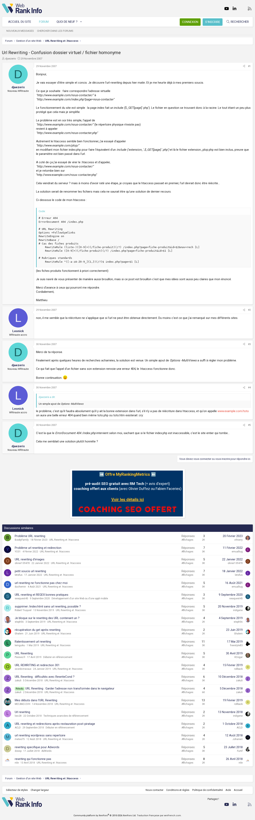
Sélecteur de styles (17, 789)
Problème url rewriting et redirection (38, 548)
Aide (228, 789)
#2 (249, 310)
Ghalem (19, 633)
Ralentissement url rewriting (33, 641)
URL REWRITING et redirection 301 (37, 665)
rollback (238, 669)
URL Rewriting (24, 653)
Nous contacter (154, 789)
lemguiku (20, 645)
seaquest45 (21, 598)
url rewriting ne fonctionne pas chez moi (41, 583)
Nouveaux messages (20, 30)
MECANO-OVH (22, 704)
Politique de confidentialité (207, 789)
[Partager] (244, 66)
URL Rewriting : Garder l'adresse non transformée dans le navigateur (69, 688)
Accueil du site (19, 22)
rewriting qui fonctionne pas (33, 759)
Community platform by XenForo (105, 815)
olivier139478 (22, 563)
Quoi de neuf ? (67, 22)
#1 (249, 66)
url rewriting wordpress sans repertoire (40, 735)
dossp (18, 751)
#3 (249, 344)
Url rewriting (22, 712)
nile (17, 762)
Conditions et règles (177, 789)
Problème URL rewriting (30, 536)
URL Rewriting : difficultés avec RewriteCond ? (45, 677)
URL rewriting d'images (29, 559)
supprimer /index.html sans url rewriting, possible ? (48, 606)
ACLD (18, 727)
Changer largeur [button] (40, 789)
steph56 (19, 621)
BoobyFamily (22, 539)
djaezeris (10, 58)
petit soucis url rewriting (30, 571)
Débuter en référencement (57, 657)
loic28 (18, 715)
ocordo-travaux (23, 669)
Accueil (238, 789)
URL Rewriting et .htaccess (64, 539)
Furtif (240, 751)
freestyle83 (236, 645)
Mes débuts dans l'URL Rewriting (36, 700)
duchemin (20, 586)
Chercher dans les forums (55, 30)
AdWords (46, 751)
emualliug (237, 551)
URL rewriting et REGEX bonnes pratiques (41, 594)
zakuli (18, 680)
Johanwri (237, 739)
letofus (19, 575)
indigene (238, 610)
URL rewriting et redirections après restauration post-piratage (55, 724)
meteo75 (20, 739)
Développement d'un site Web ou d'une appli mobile (80, 598)
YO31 (18, 551)
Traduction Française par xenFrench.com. (159, 815)
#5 (249, 425)
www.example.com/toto (233, 411)
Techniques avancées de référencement (65, 715)
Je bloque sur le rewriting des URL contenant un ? (47, 618)
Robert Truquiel (23, 610)
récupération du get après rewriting (37, 630)
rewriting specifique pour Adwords (37, 747)
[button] (81, 22)
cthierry (238, 539)
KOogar (238, 657)
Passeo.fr (20, 657)
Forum (44, 22)
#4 (249, 387)
